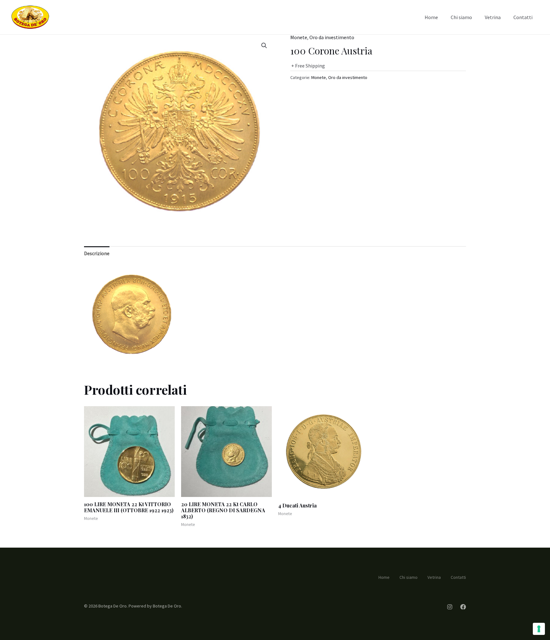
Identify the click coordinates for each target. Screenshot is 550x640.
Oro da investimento (331, 37)
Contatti (522, 17)
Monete (298, 37)
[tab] (96, 253)
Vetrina (493, 17)
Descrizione (96, 253)
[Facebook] (463, 607)
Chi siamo (461, 17)
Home (431, 17)
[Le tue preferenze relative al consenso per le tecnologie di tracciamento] (539, 629)
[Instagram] (450, 607)
